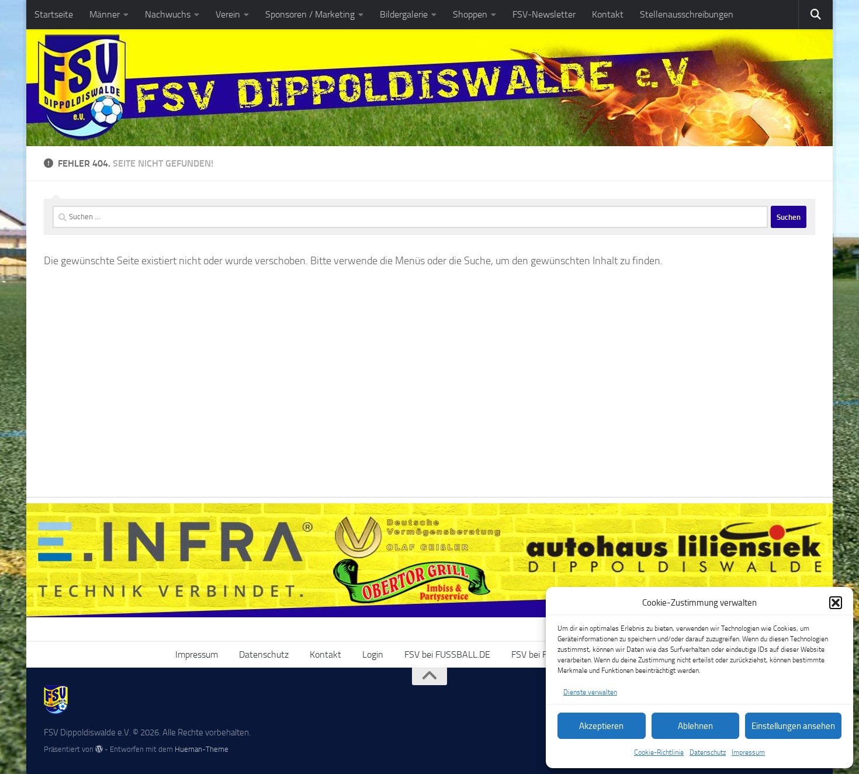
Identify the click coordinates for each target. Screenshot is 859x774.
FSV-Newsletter (544, 14)
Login (372, 654)
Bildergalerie (404, 14)
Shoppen (470, 14)
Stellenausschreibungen (686, 14)
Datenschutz (708, 752)
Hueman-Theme (201, 749)
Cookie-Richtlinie (659, 752)
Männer (104, 14)
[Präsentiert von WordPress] (99, 749)
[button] (835, 603)
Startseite (53, 14)
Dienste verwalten (590, 692)
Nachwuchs (167, 14)
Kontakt (608, 14)
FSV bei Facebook (545, 654)
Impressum (748, 752)
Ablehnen (695, 726)
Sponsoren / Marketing (310, 14)
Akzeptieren (601, 726)
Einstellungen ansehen (793, 726)
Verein (228, 14)
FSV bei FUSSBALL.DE (447, 654)
